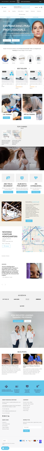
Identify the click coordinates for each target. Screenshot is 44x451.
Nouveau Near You (26, 405)
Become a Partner (26, 407)
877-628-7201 (7, 1)
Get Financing (4, 425)
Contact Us (29, 220)
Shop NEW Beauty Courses (9, 36)
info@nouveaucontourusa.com (10, 410)
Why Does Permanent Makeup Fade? (10, 365)
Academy (14, 11)
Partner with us (20, 11)
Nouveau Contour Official (27, 402)
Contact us (39, 11)
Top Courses (22, 126)
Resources (33, 11)
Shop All (4, 11)
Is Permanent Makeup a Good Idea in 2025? (31, 366)
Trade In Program (5, 427)
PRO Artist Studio (22, 14)
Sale (9, 11)
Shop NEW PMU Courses (22, 36)
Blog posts (22, 352)
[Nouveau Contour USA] (22, 7)
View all (22, 128)
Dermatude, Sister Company (28, 403)
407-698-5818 (13, 1)
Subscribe (26, 430)
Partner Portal (25, 410)
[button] (22, 158)
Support (27, 11)
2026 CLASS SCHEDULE (25, 1)
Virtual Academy (26, 408)
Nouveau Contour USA (7, 443)
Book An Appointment (18, 321)
